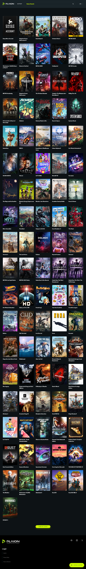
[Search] (73, 3)
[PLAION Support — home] (12, 4)
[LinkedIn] (76, 540)
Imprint (4, 553)
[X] (82, 540)
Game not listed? (43, 526)
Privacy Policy (6, 557)
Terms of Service (6, 561)
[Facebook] (71, 540)
